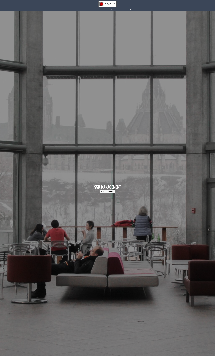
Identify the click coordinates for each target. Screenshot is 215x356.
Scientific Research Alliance (123, 9)
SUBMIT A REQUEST (107, 191)
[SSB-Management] (107, 4)
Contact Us (96, 9)
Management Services (88, 9)
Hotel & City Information (111, 9)
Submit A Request (102, 9)
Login (130, 9)
